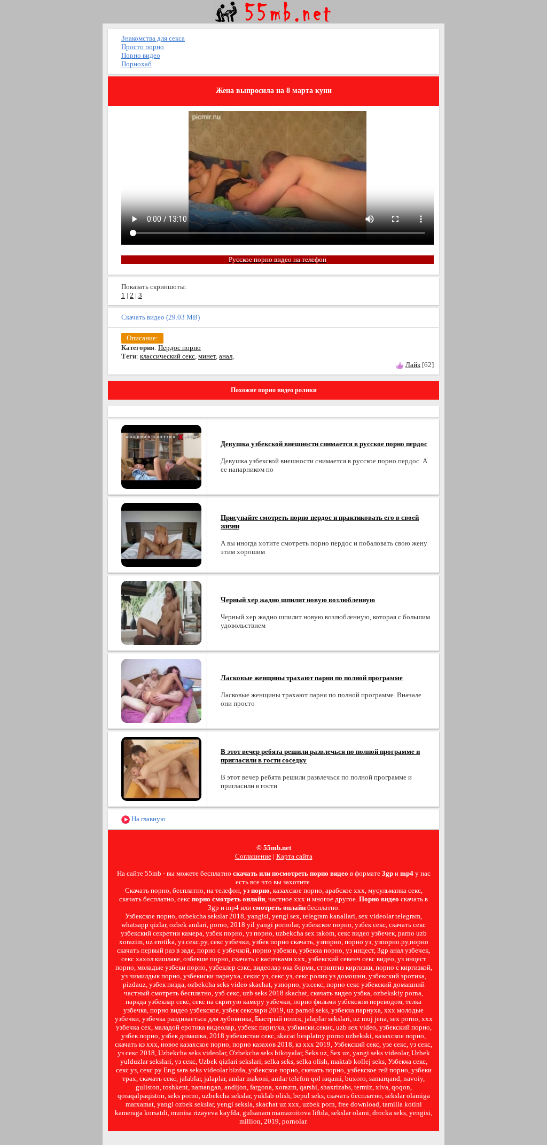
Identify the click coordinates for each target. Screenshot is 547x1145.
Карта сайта (294, 856)
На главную (148, 819)
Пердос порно (179, 348)
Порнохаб (136, 64)
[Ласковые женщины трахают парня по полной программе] (161, 690)
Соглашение (253, 856)
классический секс (167, 356)
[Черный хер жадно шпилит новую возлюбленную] (161, 612)
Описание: (142, 338)
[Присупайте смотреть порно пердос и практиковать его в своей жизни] (161, 534)
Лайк (412, 365)
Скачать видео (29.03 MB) (160, 317)
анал (225, 356)
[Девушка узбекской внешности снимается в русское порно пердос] (161, 456)
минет (207, 356)
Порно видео (140, 55)
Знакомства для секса (153, 38)
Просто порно (142, 47)
